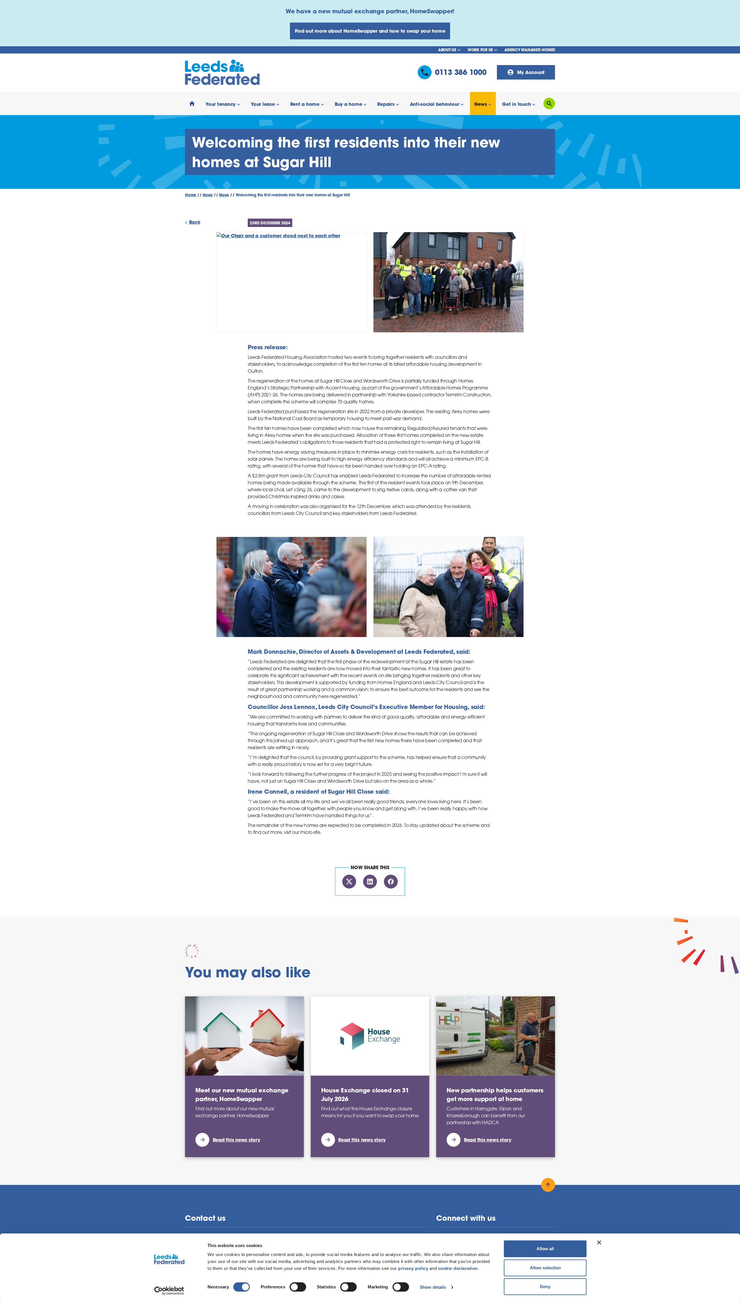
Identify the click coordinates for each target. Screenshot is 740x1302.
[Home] (192, 103)
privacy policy (413, 1268)
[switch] (298, 1287)
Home (190, 195)
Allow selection (545, 1267)
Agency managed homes (529, 49)
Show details (433, 1287)
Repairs (385, 104)
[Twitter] (349, 882)
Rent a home (304, 104)
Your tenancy (221, 104)
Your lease (263, 104)
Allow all (545, 1248)
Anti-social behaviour (434, 104)
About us (447, 49)
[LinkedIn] (370, 882)
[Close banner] (599, 1242)
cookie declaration (458, 1268)
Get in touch (516, 104)
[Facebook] (391, 882)
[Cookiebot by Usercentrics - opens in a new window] (169, 1290)
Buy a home (348, 104)
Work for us (480, 49)
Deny (545, 1286)
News (480, 104)
